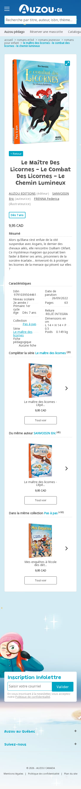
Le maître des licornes (22, 333)
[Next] (66, 388)
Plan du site (70, 773)
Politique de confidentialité (32, 697)
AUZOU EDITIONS (22, 193)
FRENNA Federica (46, 199)
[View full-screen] (67, 63)
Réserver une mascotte (46, 32)
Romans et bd (25, 40)
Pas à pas (29, 324)
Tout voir (40, 420)
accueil (8, 40)
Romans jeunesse (49, 40)
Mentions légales (13, 773)
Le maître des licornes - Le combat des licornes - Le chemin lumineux (37, 44)
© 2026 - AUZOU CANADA (40, 768)
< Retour (16, 154)
